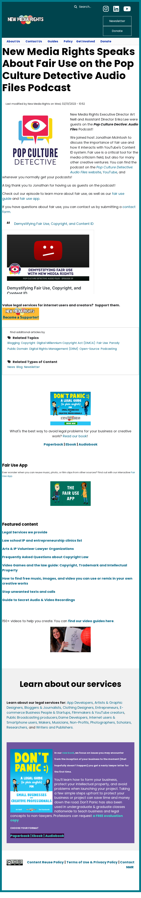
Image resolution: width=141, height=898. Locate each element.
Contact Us (34, 41)
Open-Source (89, 349)
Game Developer (72, 717)
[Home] (25, 19)
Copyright (28, 343)
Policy (68, 41)
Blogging (13, 343)
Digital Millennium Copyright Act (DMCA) (66, 343)
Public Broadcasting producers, (32, 717)
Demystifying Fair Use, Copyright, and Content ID (53, 223)
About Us (13, 41)
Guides (53, 41)
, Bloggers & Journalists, (43, 707)
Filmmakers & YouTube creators (98, 712)
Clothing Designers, (78, 707)
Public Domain (17, 349)
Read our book (75, 436)
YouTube (110, 172)
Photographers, (102, 722)
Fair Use (102, 343)
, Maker (43, 722)
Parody (114, 343)
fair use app (29, 198)
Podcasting (109, 349)
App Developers (80, 702)
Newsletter (117, 21)
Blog (19, 367)
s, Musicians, (59, 722)
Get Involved (85, 41)
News (11, 367)
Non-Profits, (79, 722)
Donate (117, 31)
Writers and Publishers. (54, 727)
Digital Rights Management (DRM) (53, 349)
